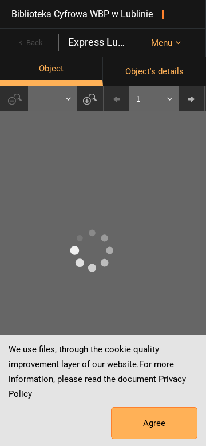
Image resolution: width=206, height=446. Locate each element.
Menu (161, 43)
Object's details (154, 71)
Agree (154, 423)
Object (51, 68)
